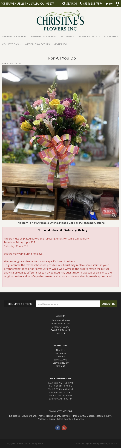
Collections (10, 44)
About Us (60, 350)
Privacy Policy (37, 443)
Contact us (60, 353)
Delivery (60, 356)
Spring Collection (14, 36)
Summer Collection (44, 36)
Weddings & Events (37, 44)
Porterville (42, 418)
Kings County (78, 415)
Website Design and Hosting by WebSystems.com (96, 443)
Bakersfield (14, 415)
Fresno (41, 415)
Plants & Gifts (87, 36)
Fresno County (53, 415)
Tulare (52, 418)
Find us (60, 332)
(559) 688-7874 (93, 3)
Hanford (66, 415)
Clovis (25, 415)
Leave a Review (61, 362)
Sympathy (110, 36)
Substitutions (60, 359)
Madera (90, 415)
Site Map (60, 365)
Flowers (66, 36)
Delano (32, 415)
